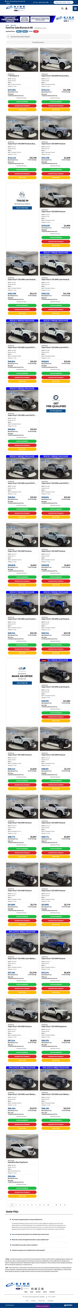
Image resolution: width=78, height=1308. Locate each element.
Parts (45, 1292)
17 (60, 1205)
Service (38, 1292)
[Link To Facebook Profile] (32, 1289)
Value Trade (22, 109)
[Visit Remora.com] (68, 1305)
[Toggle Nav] (75, 8)
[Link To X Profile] (35, 1289)
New (26, 1292)
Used (31, 1292)
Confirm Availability (22, 101)
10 (48, 1205)
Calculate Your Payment (22, 106)
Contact (52, 1292)
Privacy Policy (41, 1300)
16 (56, 1205)
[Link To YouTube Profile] (39, 1289)
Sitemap (33, 1300)
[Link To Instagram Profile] (42, 1289)
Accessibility (50, 1300)
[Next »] (65, 1205)
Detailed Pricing (21, 98)
